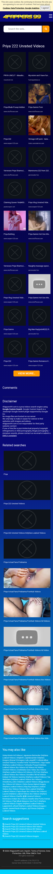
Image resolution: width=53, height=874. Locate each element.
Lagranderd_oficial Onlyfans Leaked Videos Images (24, 806)
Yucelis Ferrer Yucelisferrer (28, 762)
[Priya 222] (15, 134)
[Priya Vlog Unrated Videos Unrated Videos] (15, 293)
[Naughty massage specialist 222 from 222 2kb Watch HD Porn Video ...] (39, 261)
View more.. (26, 373)
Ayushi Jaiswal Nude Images (14, 808)
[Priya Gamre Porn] (39, 103)
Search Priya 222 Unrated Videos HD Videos (22, 829)
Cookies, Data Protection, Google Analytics (21, 8)
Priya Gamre (9, 329)
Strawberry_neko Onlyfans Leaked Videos (20, 782)
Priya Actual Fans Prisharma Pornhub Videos (22, 591)
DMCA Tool (36, 853)
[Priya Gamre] (15, 325)
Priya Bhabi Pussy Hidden (14, 107)
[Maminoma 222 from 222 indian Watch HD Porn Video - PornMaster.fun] (39, 166)
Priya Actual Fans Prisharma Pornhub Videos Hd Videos (27, 621)
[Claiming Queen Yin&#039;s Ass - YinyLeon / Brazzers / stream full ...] (15, 198)
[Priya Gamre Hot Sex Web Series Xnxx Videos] (39, 230)
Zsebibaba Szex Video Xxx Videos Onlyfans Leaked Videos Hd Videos (24, 771)
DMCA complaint (10, 435)
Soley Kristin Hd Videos (12, 755)
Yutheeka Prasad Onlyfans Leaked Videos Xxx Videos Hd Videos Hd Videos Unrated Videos (24, 767)
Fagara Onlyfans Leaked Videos (30, 803)
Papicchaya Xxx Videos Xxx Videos (31, 791)
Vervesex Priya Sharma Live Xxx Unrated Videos (24, 170)
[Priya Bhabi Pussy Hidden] (15, 103)
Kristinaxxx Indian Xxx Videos (15, 799)
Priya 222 (7, 139)
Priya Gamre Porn (35, 107)
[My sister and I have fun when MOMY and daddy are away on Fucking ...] (39, 71)
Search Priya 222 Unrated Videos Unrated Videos (25, 824)
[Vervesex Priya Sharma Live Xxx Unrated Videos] (15, 166)
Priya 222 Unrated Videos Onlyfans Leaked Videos (25, 533)
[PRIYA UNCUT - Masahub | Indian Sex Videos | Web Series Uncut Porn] (15, 71)
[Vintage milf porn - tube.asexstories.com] (39, 134)
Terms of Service (38, 851)
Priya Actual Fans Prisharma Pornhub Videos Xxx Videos (27, 679)
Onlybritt (20, 758)
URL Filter (26, 853)
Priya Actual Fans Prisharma (15, 562)
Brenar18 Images (17, 760)
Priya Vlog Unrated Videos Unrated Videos (21, 297)
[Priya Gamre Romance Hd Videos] (39, 357)
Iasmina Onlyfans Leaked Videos (32, 777)
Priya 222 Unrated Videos (14, 503)
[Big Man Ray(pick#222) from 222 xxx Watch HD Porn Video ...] (39, 325)
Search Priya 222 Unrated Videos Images (21, 836)
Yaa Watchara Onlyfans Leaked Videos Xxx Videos (26, 778)
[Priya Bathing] (15, 230)
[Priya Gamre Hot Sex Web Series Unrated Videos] (39, 293)
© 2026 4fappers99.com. (13, 851)
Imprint (27, 851)
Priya (6, 474)
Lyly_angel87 (31, 760)
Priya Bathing (9, 234)
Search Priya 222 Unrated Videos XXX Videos (23, 826)
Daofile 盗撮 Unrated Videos (28, 796)
